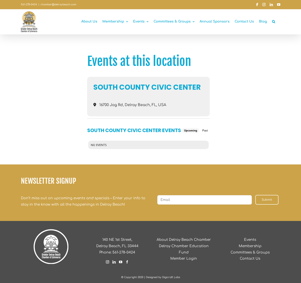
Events (250, 240)
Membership (250, 246)
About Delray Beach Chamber (184, 240)
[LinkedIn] (114, 262)
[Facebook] (127, 262)
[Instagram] (107, 262)
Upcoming (190, 130)
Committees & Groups (250, 252)
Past (205, 130)
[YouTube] (120, 262)
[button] (273, 21)
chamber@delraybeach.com (58, 4)
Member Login (183, 258)
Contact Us (250, 258)
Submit (267, 199)
